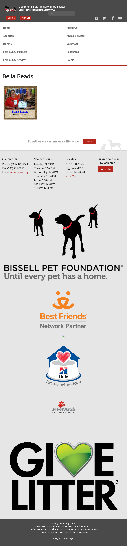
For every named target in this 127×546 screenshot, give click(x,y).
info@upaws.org (19, 172)
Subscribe (105, 169)
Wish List (26, 17)
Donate (11, 17)
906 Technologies (66, 538)
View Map (71, 176)
